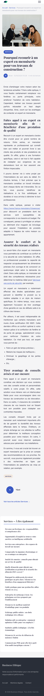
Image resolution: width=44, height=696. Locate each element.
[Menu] (39, 2)
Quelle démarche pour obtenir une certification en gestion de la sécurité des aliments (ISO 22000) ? (21, 569)
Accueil (5, 8)
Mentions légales (16, 683)
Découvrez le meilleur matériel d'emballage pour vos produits (17, 606)
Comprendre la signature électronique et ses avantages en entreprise (21, 553)
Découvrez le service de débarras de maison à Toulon (19, 636)
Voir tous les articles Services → (17, 501)
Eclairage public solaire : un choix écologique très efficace (18, 613)
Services (12, 8)
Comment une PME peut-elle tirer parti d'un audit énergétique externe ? (20, 644)
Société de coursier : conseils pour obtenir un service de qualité (21, 560)
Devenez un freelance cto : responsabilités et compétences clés (21, 530)
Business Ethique (11, 665)
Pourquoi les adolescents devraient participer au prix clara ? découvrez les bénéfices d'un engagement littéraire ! (20, 579)
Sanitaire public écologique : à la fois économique (19, 629)
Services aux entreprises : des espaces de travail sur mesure (21, 545)
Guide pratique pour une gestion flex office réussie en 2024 (22, 588)
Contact (28, 683)
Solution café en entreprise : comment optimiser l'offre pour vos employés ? (20, 621)
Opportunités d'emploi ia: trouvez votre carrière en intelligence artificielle (20, 537)
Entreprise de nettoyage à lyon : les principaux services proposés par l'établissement (19, 597)
